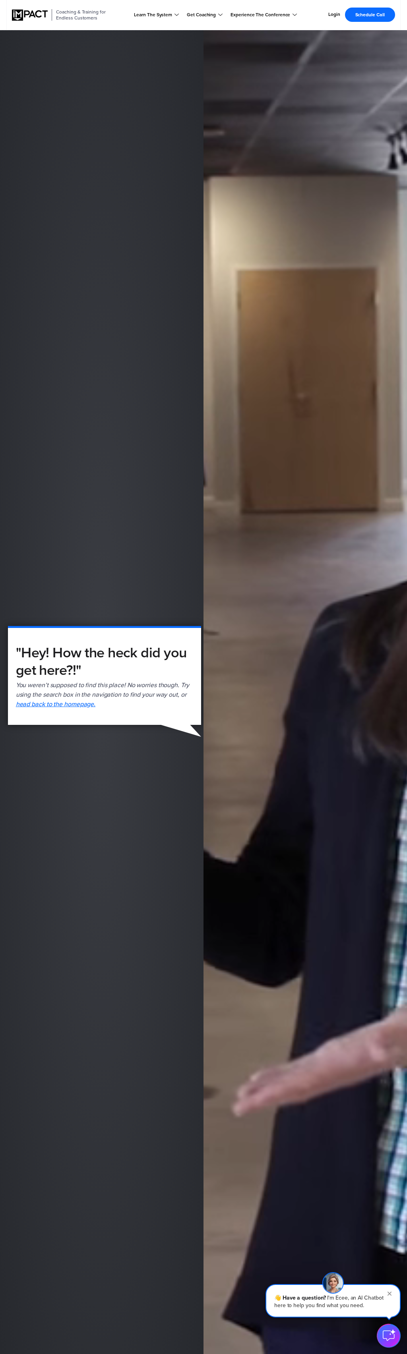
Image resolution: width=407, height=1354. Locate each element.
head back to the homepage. (56, 704)
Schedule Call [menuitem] (370, 14)
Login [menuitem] (334, 14)
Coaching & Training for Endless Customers (80, 15)
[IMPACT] (30, 15)
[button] (333, 1300)
